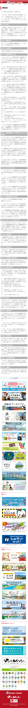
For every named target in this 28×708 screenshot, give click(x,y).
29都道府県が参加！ (15, 669)
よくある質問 (14, 378)
